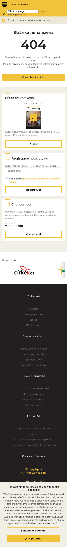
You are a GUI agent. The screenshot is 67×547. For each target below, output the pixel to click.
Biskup (33, 319)
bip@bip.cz (35, 469)
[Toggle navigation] (43, 12)
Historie (33, 308)
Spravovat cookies (33, 530)
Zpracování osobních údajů (33, 428)
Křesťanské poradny (33, 354)
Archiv (34, 143)
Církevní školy (33, 359)
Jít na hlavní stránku (33, 77)
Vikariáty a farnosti (33, 314)
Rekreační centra (33, 399)
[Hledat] (4, 12)
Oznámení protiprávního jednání (33, 439)
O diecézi (33, 296)
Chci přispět (33, 234)
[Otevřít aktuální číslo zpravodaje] (33, 117)
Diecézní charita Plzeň (33, 348)
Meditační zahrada (34, 393)
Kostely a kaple (33, 404)
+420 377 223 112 (35, 472)
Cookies (33, 433)
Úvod (11, 20)
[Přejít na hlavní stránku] (15, 4)
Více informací (48, 523)
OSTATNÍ (33, 416)
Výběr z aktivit (33, 336)
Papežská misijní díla (34, 365)
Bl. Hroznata (33, 325)
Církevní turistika (34, 376)
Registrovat (33, 189)
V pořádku (35, 538)
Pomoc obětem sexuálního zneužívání (33, 444)
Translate (30, 14)
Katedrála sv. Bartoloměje (33, 388)
